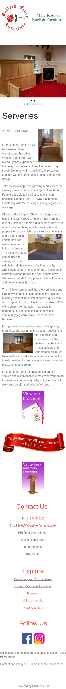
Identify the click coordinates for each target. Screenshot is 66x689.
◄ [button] (31, 100)
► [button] (34, 100)
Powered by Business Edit (33, 686)
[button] (24, 104)
